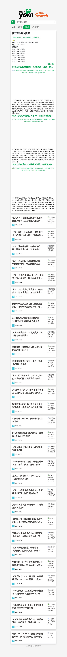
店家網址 (36, 37)
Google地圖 (17, 37)
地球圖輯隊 (35, 27)
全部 (13, 27)
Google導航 (27, 37)
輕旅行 (27, 27)
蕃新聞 (20, 27)
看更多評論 (50, 64)
